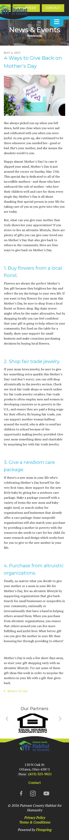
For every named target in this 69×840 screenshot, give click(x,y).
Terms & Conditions (34, 822)
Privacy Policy (34, 817)
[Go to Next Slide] (60, 719)
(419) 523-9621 (40, 773)
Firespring (43, 829)
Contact (53, 8)
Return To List (17, 691)
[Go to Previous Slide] (7, 719)
